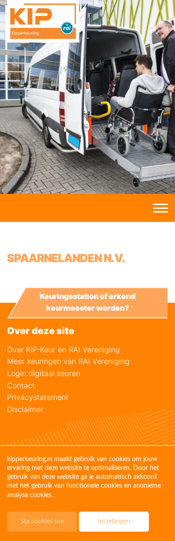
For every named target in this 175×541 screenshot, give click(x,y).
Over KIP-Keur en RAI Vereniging (63, 349)
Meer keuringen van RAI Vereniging (68, 361)
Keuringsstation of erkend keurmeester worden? (87, 302)
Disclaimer (25, 409)
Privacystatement (38, 397)
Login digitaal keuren (43, 373)
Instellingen (114, 521)
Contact (21, 385)
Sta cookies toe (42, 521)
